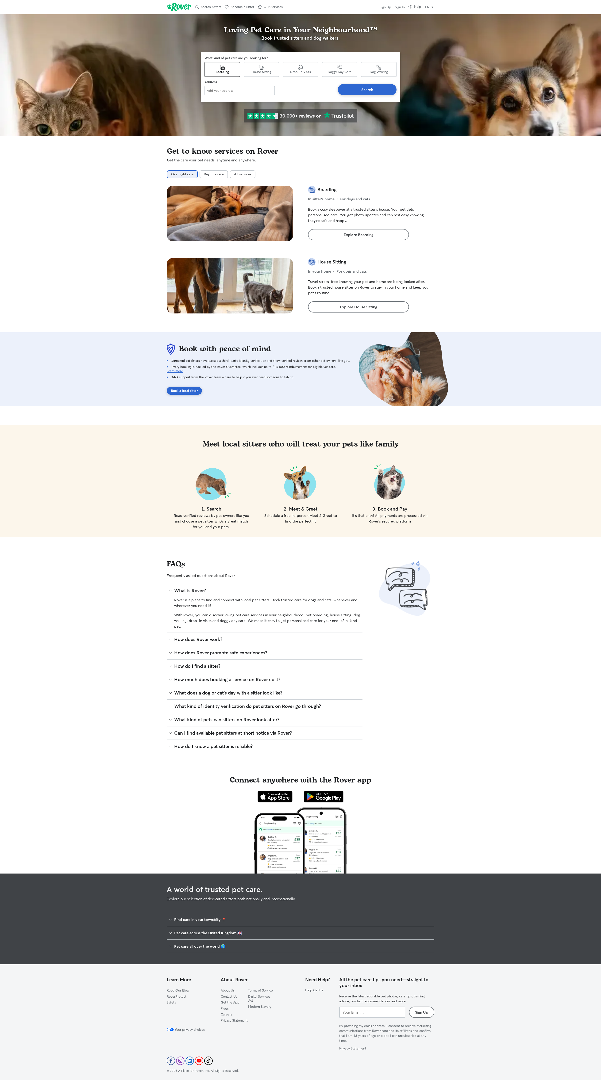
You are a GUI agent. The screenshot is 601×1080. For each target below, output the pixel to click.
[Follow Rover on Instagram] (180, 1061)
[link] (358, 234)
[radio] (182, 174)
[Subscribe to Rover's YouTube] (199, 1061)
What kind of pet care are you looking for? (236, 58)
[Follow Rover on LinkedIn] (189, 1061)
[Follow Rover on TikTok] (208, 1061)
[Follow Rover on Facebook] (171, 1061)
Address (210, 82)
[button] (270, 7)
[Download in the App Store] (275, 796)
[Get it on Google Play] (323, 796)
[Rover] (179, 7)
